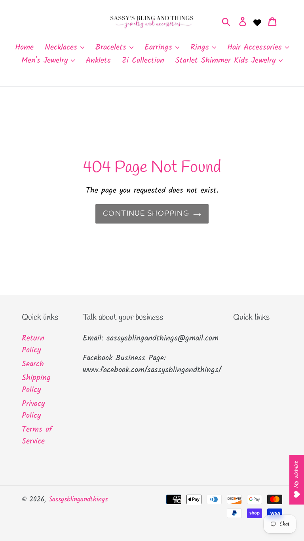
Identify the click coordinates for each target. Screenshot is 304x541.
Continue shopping (146, 213)
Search (33, 364)
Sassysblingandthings (78, 499)
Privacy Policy (33, 410)
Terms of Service (37, 435)
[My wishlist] (257, 21)
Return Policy (33, 344)
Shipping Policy (36, 384)
